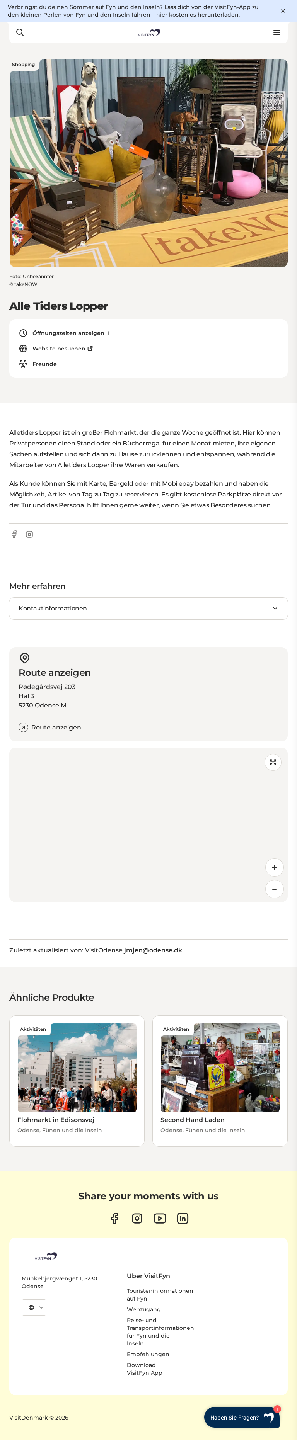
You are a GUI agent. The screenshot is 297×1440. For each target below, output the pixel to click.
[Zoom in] (274, 867)
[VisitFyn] (45, 1256)
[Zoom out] (274, 889)
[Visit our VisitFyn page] (114, 1218)
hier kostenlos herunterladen (197, 14)
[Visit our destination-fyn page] (182, 1218)
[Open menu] (277, 32)
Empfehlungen (148, 1354)
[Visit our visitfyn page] (137, 1218)
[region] (148, 825)
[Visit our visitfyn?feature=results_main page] (160, 1218)
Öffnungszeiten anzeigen (68, 333)
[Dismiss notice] (283, 11)
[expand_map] (273, 762)
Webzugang (144, 1309)
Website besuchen (58, 348)
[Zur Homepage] (148, 32)
